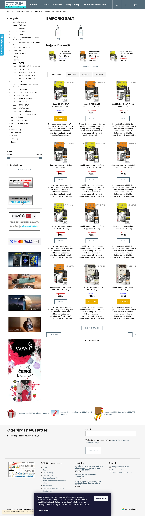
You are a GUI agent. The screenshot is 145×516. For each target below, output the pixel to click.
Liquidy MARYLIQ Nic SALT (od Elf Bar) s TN (25, 85)
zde (87, 504)
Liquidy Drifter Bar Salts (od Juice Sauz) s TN (26, 38)
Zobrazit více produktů (91, 67)
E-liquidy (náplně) (18, 25)
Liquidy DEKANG (19, 31)
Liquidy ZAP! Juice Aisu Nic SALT (25, 114)
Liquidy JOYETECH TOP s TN (24, 72)
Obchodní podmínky (51, 478)
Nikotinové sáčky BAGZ (20, 123)
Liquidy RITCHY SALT (21, 105)
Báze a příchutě (17, 117)
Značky (13, 142)
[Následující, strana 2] (130, 334)
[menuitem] (34, 4)
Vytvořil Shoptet (131, 509)
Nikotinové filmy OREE (19, 120)
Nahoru (54, 335)
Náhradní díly (16, 129)
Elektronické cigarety (19, 22)
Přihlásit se (93, 450)
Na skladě (16, 165)
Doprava (46, 470)
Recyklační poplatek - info (53, 488)
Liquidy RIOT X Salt (20, 102)
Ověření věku (48, 475)
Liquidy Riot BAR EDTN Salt (23, 99)
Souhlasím (101, 498)
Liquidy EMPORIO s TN (21, 47)
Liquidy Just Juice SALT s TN (24, 78)
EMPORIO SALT (20, 54)
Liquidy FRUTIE (18, 63)
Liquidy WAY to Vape (21, 108)
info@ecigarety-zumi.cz (121, 467)
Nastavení (44, 510)
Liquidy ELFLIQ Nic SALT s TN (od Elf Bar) (26, 43)
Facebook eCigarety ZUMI (122, 472)
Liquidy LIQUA (18, 81)
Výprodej (14, 139)
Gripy (13, 126)
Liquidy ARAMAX (19, 28)
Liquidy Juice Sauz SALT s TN (24, 75)
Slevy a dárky (48, 473)
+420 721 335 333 (118, 469)
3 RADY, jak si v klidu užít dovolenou (85, 475)
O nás (45, 467)
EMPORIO (17, 51)
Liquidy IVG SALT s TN (21, 69)
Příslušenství (16, 133)
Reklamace (47, 486)
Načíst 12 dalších (92, 328)
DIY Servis (14, 136)
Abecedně (99, 74)
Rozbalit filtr (23, 169)
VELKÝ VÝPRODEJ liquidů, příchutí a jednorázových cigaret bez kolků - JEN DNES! (89, 468)
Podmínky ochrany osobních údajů (54, 482)
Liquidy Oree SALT (20, 89)
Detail (91, 118)
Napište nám (48, 491)
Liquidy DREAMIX (19, 34)
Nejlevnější (72, 74)
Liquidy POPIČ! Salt (20, 96)
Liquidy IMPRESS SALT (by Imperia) (26, 66)
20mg (16, 60)
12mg (16, 57)
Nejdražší (85, 74)
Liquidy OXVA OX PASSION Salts (25, 92)
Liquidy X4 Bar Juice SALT (23, 111)
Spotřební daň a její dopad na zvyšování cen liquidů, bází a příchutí (88, 483)
